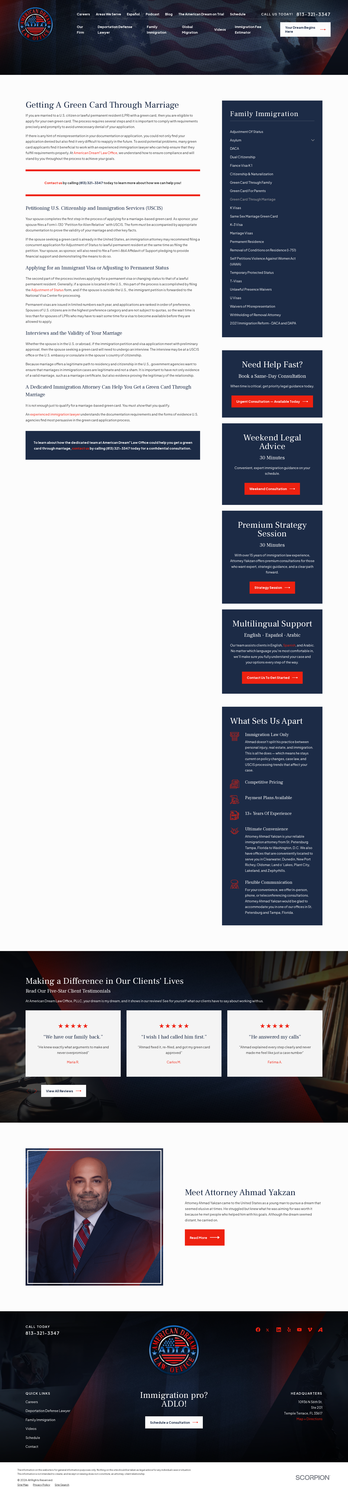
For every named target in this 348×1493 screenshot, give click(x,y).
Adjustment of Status (47, 290)
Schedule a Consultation (170, 1422)
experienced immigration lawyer (55, 414)
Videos (31, 1428)
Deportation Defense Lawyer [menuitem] (115, 30)
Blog (169, 14)
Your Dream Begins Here (300, 29)
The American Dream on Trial (201, 14)
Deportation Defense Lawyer (48, 1411)
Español (133, 14)
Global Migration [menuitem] (190, 30)
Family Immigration (40, 1420)
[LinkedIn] (278, 1329)
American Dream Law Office (95, 153)
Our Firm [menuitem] (80, 30)
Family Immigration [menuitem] (156, 30)
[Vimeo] (310, 1329)
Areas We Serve (108, 14)
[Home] (35, 24)
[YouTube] (299, 1329)
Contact (32, 1446)
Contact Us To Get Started (268, 677)
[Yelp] (289, 1329)
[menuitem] (272, 131)
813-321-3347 (314, 14)
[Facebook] (258, 1329)
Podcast (152, 14)
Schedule (238, 14)
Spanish (289, 645)
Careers (83, 14)
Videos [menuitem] (220, 29)
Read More (198, 1237)
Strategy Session (268, 587)
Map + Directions (309, 1419)
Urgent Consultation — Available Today (268, 401)
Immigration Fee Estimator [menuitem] (248, 30)
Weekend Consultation (268, 489)
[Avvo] (320, 1329)
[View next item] (35, 1091)
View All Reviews (59, 1091)
